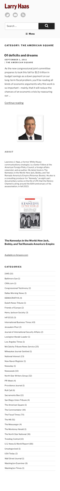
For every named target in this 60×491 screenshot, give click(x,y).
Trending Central (12, 439)
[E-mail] (15, 16)
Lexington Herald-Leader (16, 337)
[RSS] (23, 16)
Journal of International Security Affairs (22, 332)
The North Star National (15, 434)
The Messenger (12, 424)
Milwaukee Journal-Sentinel (17, 351)
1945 (7, 273)
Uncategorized (11, 449)
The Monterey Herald (14, 429)
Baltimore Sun (11, 278)
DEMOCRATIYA (12, 298)
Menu (32, 33)
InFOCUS (9, 317)
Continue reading (14, 103)
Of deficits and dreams (21, 55)
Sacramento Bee (12, 395)
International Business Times (18, 322)
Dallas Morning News (14, 293)
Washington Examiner (15, 463)
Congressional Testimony (16, 288)
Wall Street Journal (13, 458)
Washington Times (13, 468)
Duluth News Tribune (14, 303)
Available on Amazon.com (16, 255)
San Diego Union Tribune (16, 400)
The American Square (19, 62)
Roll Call (8, 390)
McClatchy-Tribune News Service (20, 346)
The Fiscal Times (12, 415)
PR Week (9, 381)
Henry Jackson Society (15, 312)
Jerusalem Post (12, 327)
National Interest (12, 356)
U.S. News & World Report (17, 444)
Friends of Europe (13, 308)
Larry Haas (17, 6)
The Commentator (13, 410)
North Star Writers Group (16, 376)
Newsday (9, 366)
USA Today (10, 453)
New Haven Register (14, 361)
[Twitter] (7, 16)
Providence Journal (13, 385)
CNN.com (9, 283)
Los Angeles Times (13, 342)
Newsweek (10, 371)
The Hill (8, 419)
